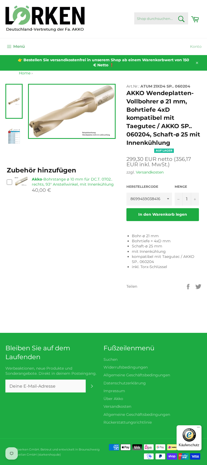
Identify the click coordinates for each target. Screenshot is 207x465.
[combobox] (161, 18)
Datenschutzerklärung (125, 383)
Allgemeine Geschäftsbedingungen (137, 375)
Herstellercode (142, 187)
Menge (181, 187)
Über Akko (113, 398)
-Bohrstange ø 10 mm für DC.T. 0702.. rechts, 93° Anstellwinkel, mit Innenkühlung (73, 182)
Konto (196, 46)
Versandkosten (150, 172)
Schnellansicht (20, 188)
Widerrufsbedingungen (126, 367)
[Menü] (198, 428)
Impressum (114, 390)
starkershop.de (49, 454)
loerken (22, 449)
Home (24, 73)
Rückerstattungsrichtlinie (128, 422)
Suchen (111, 359)
